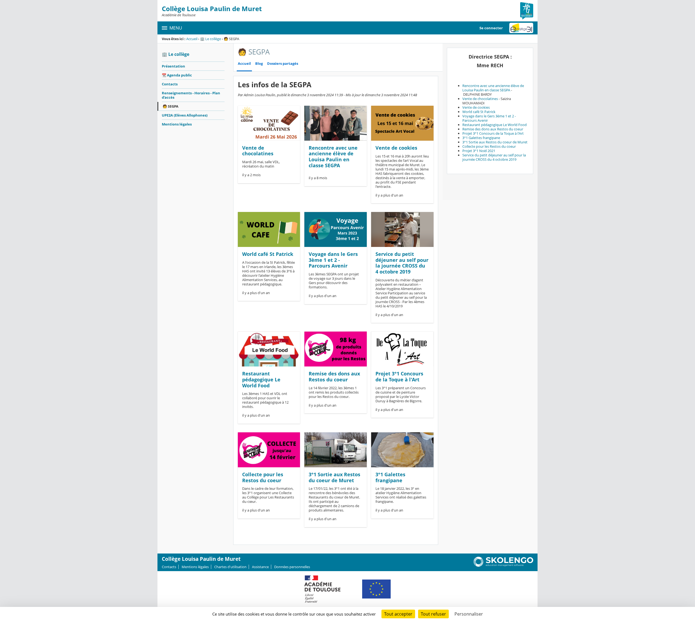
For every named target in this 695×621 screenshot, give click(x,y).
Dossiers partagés (282, 63)
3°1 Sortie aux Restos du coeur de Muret (334, 477)
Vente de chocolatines (257, 150)
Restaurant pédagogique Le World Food (261, 379)
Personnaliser (468, 614)
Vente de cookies (396, 147)
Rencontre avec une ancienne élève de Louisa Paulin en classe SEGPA (333, 156)
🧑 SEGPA (170, 106)
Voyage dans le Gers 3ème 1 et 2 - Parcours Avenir (333, 260)
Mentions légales (177, 124)
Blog (259, 63)
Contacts (170, 84)
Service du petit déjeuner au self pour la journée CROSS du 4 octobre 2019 (401, 263)
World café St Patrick (267, 254)
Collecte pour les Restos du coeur (262, 477)
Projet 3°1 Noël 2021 (478, 150)
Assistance (260, 567)
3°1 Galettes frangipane (390, 477)
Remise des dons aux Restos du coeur (334, 376)
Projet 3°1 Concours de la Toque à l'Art (399, 376)
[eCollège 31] (521, 27)
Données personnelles (292, 567)
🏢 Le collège (210, 38)
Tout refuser (433, 614)
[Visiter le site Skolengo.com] (503, 565)
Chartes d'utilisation (230, 567)
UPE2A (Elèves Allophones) (184, 115)
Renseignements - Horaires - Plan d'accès (191, 95)
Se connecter (491, 27)
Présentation (173, 66)
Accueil (191, 38)
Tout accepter (398, 614)
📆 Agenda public (177, 75)
